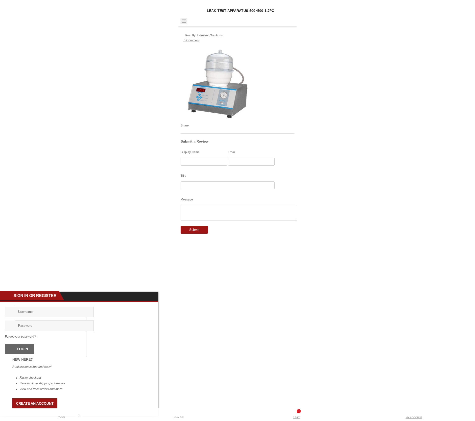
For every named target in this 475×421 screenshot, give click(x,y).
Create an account (35, 403)
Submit (194, 230)
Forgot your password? (20, 336)
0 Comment (191, 40)
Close (469, 4)
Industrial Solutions (210, 35)
